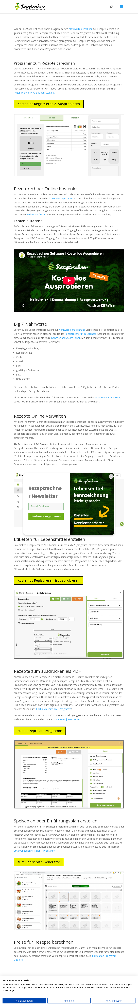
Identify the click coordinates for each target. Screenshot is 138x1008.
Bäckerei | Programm (68, 719)
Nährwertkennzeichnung (72, 329)
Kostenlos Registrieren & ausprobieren (49, 580)
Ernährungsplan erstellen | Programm (34, 850)
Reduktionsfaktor (35, 214)
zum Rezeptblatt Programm (40, 730)
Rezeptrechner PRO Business (80, 333)
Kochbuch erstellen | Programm (53, 709)
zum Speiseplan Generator (39, 862)
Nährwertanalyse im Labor (65, 337)
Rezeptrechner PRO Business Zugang (34, 92)
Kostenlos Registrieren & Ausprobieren (49, 103)
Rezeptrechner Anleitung (108, 397)
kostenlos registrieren (61, 198)
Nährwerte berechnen (81, 29)
